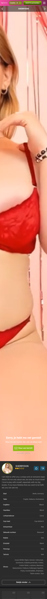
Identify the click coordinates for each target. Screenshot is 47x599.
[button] (36, 468)
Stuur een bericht (25, 448)
